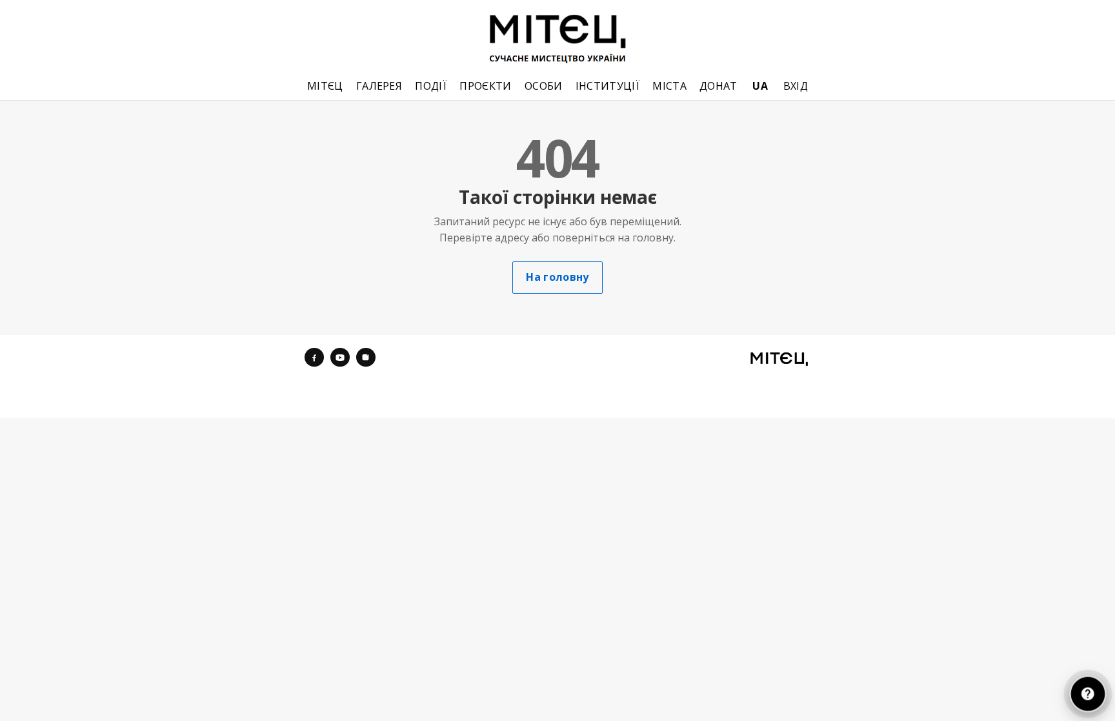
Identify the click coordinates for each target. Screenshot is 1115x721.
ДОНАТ (718, 86)
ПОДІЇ (431, 86)
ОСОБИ (544, 86)
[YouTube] (340, 357)
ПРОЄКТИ (485, 86)
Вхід (795, 86)
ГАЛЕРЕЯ (379, 86)
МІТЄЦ (325, 86)
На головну (557, 277)
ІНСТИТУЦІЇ (607, 86)
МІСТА (669, 86)
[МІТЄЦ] (779, 358)
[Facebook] (314, 357)
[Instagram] (366, 357)
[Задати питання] (1087, 693)
